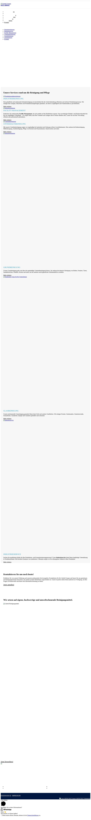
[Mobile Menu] (2, 25)
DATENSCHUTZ (6, 795)
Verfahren (7, 788)
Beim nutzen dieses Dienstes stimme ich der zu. (21, 815)
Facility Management (10, 33)
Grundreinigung (8, 36)
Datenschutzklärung (33, 815)
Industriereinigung (9, 29)
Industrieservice (8, 31)
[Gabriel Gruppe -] (6, 3)
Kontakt (6, 22)
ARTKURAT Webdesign (83, 798)
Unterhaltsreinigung (9, 34)
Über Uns (7, 786)
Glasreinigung (8, 37)
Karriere (50, 786)
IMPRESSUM (16, 795)
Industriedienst (52, 780)
